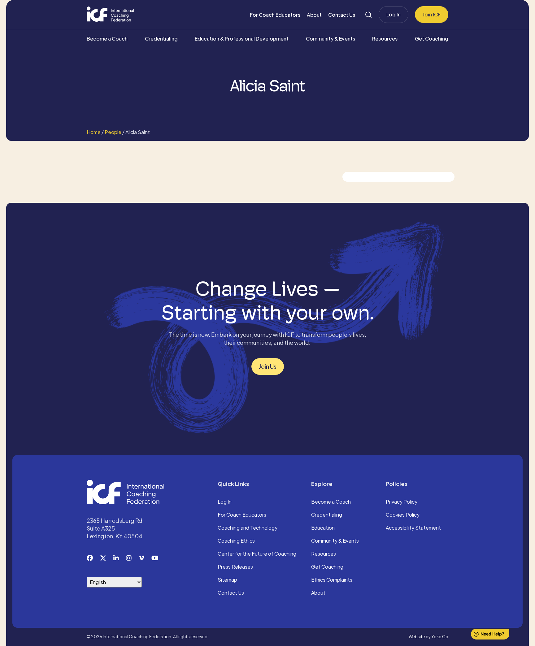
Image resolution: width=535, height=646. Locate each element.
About (314, 14)
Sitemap (227, 580)
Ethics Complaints (331, 580)
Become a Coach (107, 38)
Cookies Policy (403, 515)
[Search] (368, 15)
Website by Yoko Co (428, 636)
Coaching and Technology (247, 528)
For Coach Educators (275, 14)
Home (94, 132)
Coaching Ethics (236, 541)
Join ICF (432, 14)
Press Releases (235, 567)
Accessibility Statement (413, 528)
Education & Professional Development (242, 38)
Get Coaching (431, 38)
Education (323, 528)
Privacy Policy (401, 502)
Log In (393, 14)
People (113, 132)
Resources (385, 38)
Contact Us (341, 14)
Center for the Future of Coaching (257, 554)
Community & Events (330, 38)
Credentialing (161, 38)
